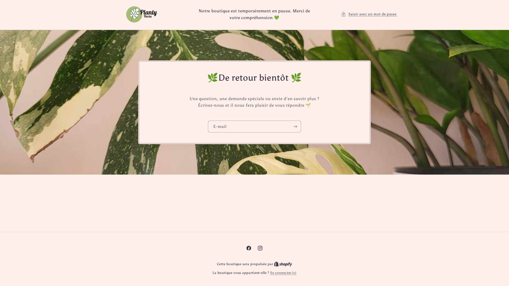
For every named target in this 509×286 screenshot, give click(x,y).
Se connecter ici (283, 273)
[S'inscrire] (295, 127)
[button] (369, 14)
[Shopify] (283, 264)
